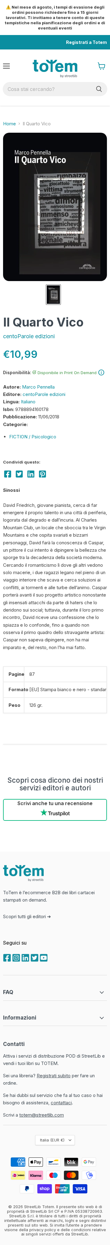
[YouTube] (43, 957)
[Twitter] (34, 957)
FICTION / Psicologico (32, 437)
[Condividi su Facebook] (7, 474)
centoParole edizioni (29, 336)
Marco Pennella (38, 387)
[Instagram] (15, 957)
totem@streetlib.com (41, 1115)
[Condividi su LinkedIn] (30, 474)
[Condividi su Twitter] (19, 474)
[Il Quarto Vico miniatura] (53, 294)
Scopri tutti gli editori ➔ (27, 916)
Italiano (28, 402)
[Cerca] (99, 89)
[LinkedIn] (24, 957)
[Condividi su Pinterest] (42, 474)
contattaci (61, 1103)
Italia (52, 1139)
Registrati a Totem (86, 42)
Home (9, 123)
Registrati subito (54, 1076)
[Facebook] (6, 957)
